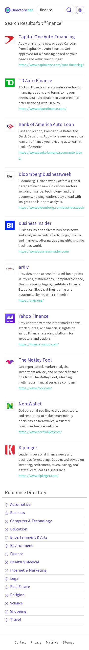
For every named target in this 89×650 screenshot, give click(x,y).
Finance (16, 553)
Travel (15, 619)
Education (18, 529)
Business (17, 512)
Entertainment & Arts (28, 537)
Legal (15, 578)
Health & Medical (24, 562)
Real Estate (20, 586)
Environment (21, 545)
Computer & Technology (31, 520)
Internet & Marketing (28, 570)
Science (16, 603)
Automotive (20, 504)
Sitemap (68, 642)
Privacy (36, 642)
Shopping (18, 611)
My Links (52, 642)
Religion (17, 594)
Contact (20, 642)
